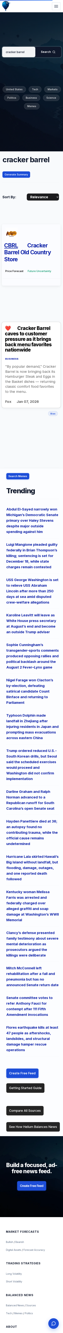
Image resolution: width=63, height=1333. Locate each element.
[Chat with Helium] (53, 1323)
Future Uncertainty (39, 271)
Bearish (19, 1241)
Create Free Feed (22, 1073)
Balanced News (15, 1305)
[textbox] (18, 52)
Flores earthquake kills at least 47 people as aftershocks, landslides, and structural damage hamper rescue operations (32, 1038)
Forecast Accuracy (34, 1249)
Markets (53, 89)
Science (51, 97)
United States (14, 89)
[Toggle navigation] (56, 6)
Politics (11, 97)
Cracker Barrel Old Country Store (27, 252)
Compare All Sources (25, 1110)
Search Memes (17, 476)
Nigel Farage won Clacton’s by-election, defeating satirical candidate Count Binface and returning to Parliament (29, 691)
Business (31, 97)
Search (46, 52)
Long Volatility (14, 1273)
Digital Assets (14, 1249)
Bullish (10, 1241)
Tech (35, 89)
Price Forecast (14, 271)
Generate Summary (16, 174)
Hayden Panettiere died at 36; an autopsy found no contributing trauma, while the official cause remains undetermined (32, 832)
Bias (52, 413)
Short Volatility (14, 1281)
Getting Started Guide (25, 1088)
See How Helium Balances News (33, 1127)
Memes (31, 106)
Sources (31, 1305)
